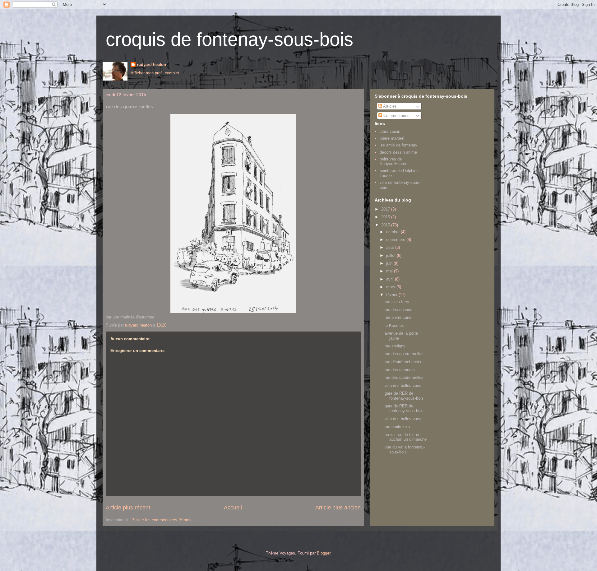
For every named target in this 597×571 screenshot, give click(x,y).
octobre (393, 232)
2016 (386, 217)
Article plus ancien (338, 507)
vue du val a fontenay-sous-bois (405, 449)
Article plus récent (128, 507)
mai (390, 271)
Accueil (233, 507)
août (390, 247)
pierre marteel (392, 138)
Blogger (323, 553)
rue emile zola (397, 426)
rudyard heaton (151, 64)
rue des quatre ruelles (404, 353)
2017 (386, 209)
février (392, 294)
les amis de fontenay (398, 145)
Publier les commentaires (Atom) (161, 520)
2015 (386, 225)
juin (390, 263)
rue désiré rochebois (403, 362)
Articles (389, 106)
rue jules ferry (397, 301)
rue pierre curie (398, 317)
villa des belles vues (403, 385)
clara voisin (390, 131)
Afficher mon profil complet (155, 73)
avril (390, 279)
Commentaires (396, 115)
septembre (396, 239)
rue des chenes (398, 309)
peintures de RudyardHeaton (393, 161)
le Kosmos (394, 325)
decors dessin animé (398, 152)
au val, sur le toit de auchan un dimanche (406, 437)
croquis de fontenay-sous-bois (229, 39)
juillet (391, 255)
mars (391, 287)
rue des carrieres (400, 369)
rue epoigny (395, 346)
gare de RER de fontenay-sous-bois (404, 396)
